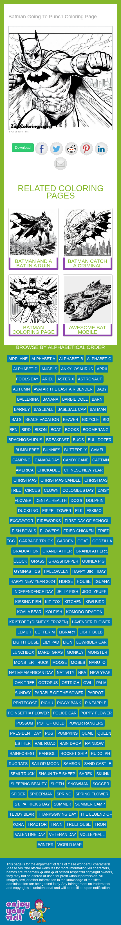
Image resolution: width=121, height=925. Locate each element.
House (84, 581)
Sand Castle (97, 763)
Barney (22, 409)
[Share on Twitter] (56, 148)
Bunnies (51, 450)
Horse (66, 581)
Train (56, 824)
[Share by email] (60, 163)
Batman (98, 409)
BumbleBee (27, 450)
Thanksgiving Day (57, 814)
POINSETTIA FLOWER (28, 713)
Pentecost (25, 703)
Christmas (25, 480)
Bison (41, 429)
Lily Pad (50, 642)
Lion (67, 642)
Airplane (18, 359)
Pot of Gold (50, 723)
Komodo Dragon (84, 612)
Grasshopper (63, 561)
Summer (62, 804)
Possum (24, 723)
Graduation (26, 551)
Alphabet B (71, 359)
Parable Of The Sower (59, 693)
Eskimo (94, 510)
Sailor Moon (45, 763)
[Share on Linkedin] (101, 148)
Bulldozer (99, 439)
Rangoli (48, 753)
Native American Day (31, 672)
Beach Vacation (42, 419)
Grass (37, 561)
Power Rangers (85, 723)
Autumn (21, 389)
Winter (45, 844)
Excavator (21, 520)
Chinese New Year (83, 470)
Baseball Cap (71, 409)
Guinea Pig (93, 561)
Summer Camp (90, 804)
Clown (51, 490)
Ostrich (70, 682)
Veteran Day (62, 834)
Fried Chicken (78, 531)
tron (100, 824)
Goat (82, 541)
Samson (71, 763)
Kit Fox (52, 601)
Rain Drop (70, 743)
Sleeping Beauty (29, 784)
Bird (26, 429)
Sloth (57, 784)
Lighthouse (26, 642)
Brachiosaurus (25, 439)
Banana (50, 399)
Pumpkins (67, 733)
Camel (97, 450)
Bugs (78, 439)
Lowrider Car (91, 642)
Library (67, 632)
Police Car (65, 713)
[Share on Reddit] (71, 148)
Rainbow (94, 743)
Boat (56, 429)
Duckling (28, 510)
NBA (82, 672)
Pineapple (95, 703)
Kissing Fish (28, 601)
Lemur (24, 632)
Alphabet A (43, 359)
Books (72, 429)
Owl (87, 682)
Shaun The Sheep (57, 773)
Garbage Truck (36, 541)
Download (23, 148)
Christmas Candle (60, 480)
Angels (49, 369)
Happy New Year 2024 (32, 581)
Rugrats (18, 763)
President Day (25, 733)
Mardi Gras (50, 652)
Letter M (45, 632)
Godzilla (102, 541)
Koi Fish (53, 612)
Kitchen (73, 601)
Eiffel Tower (56, 510)
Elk (78, 510)
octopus (48, 682)
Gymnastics (27, 571)
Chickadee (48, 470)
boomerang (96, 429)
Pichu (47, 703)
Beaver (70, 419)
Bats (16, 419)
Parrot (96, 693)
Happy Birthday (89, 571)
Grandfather (57, 551)
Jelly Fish (67, 591)
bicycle (90, 419)
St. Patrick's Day (32, 804)
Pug (49, 733)
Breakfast (57, 439)
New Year (100, 672)
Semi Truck (22, 773)
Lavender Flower (91, 622)
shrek (85, 773)
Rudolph (100, 753)
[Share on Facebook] (41, 148)
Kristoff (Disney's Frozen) (38, 622)
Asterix (65, 379)
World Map (69, 844)
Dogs (76, 500)
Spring (64, 794)
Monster (97, 652)
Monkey (75, 652)
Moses (78, 662)
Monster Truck (31, 662)
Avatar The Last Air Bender (63, 389)
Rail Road (45, 743)
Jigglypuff (94, 591)
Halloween (56, 571)
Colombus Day (78, 490)
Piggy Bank (69, 703)
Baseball (43, 409)
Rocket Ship (73, 753)
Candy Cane (75, 460)
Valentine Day (30, 834)
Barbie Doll (75, 399)
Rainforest (22, 753)
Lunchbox (23, 652)
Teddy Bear (21, 814)
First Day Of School (87, 520)
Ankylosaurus (77, 369)
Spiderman (41, 794)
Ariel (47, 379)
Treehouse (78, 824)
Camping (21, 460)
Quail (87, 733)
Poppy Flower (96, 713)
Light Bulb (90, 632)
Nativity (65, 672)
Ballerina (28, 399)
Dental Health (51, 500)
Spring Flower (91, 794)
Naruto (97, 662)
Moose (59, 662)
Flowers (49, 531)
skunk (102, 773)
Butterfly (75, 450)
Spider (18, 794)
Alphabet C (99, 359)
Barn (97, 399)
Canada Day (47, 460)
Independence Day (33, 591)
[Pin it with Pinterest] (86, 148)
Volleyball (92, 834)
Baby (102, 389)
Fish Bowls (24, 531)
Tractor (37, 824)
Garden (65, 541)
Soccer (101, 784)
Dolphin (95, 500)
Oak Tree (24, 682)
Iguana (102, 581)
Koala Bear (29, 612)
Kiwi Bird (95, 601)
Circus (32, 490)
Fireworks (49, 520)
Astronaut (90, 379)
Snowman (78, 784)
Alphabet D (25, 369)
